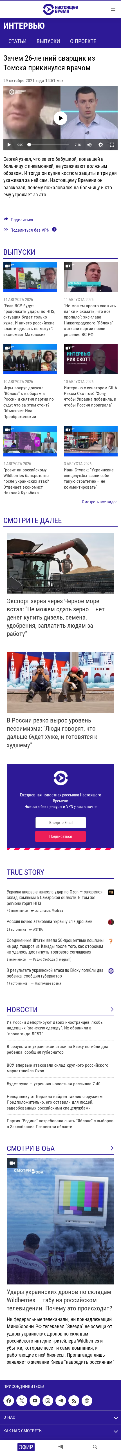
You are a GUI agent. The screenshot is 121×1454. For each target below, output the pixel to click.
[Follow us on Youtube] (35, 1401)
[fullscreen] (112, 144)
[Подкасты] (87, 1401)
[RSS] (73, 1401)
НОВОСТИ (22, 1009)
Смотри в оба (31, 1148)
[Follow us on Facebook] (8, 1401)
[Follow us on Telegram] (60, 1401)
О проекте (83, 41)
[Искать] (95, 1447)
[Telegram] (61, 1447)
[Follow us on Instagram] (47, 1401)
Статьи (17, 41)
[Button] (18, 221)
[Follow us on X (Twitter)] (21, 1401)
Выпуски (48, 41)
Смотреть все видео (100, 501)
